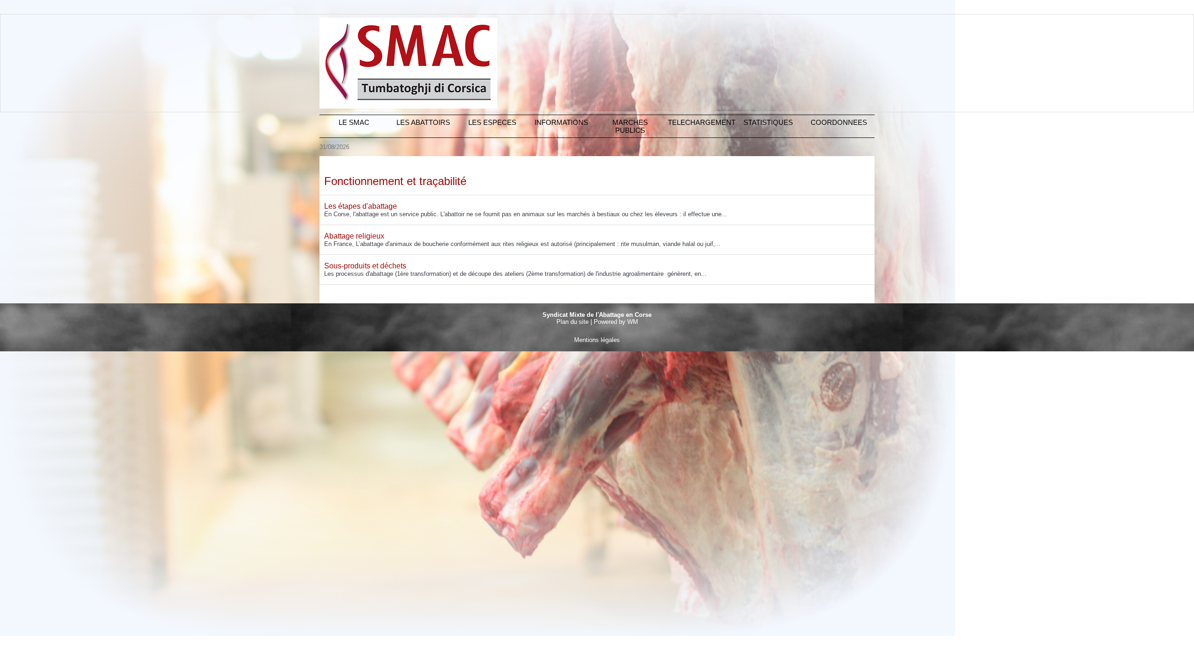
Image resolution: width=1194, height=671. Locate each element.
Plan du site (572, 321)
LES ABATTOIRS (423, 122)
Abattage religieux (354, 236)
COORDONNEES (839, 122)
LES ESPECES (492, 122)
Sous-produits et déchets (365, 266)
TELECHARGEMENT (701, 122)
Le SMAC (354, 122)
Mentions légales (597, 339)
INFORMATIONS (561, 122)
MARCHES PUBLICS (630, 126)
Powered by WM (616, 321)
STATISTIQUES (768, 122)
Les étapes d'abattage (360, 206)
